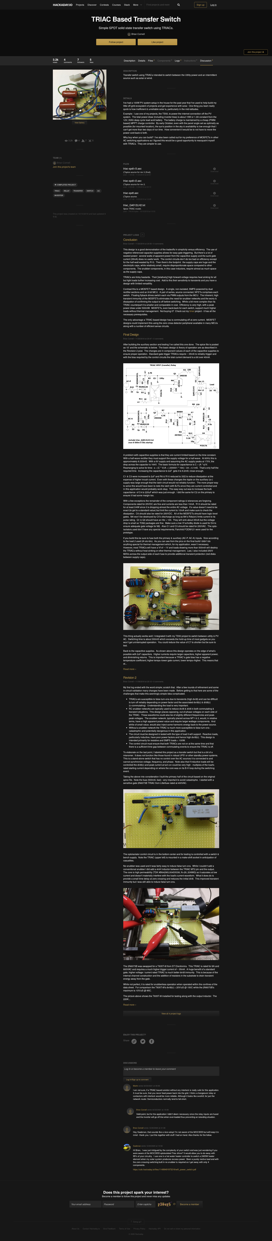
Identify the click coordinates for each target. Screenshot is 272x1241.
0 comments (158, 243)
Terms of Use (124, 1228)
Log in (213, 4)
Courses (116, 4)
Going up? (136, 1221)
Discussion (206, 60)
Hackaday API (155, 1228)
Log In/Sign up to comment (137, 1079)
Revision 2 (129, 677)
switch (90, 191)
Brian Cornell (138, 34)
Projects (80, 4)
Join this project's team (64, 166)
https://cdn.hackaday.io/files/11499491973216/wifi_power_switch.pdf (164, 1169)
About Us (75, 1228)
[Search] (178, 5)
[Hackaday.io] (62, 5)
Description (129, 60)
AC (98, 191)
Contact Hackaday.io (91, 1228)
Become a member (111, 1196)
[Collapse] (142, 235)
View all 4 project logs (171, 1013)
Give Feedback (109, 1228)
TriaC (57, 191)
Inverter (59, 195)
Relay (66, 191)
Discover (92, 4)
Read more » (129, 669)
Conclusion (130, 239)
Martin (135, 1085)
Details (141, 60)
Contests (104, 4)
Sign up (200, 4)
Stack (127, 4)
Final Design (131, 334)
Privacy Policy (139, 1228)
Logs (178, 60)
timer (191, 311)
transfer (78, 191)
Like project (157, 42)
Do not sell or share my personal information (182, 1228)
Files (151, 60)
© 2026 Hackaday (136, 1234)
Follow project (116, 42)
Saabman (137, 1145)
